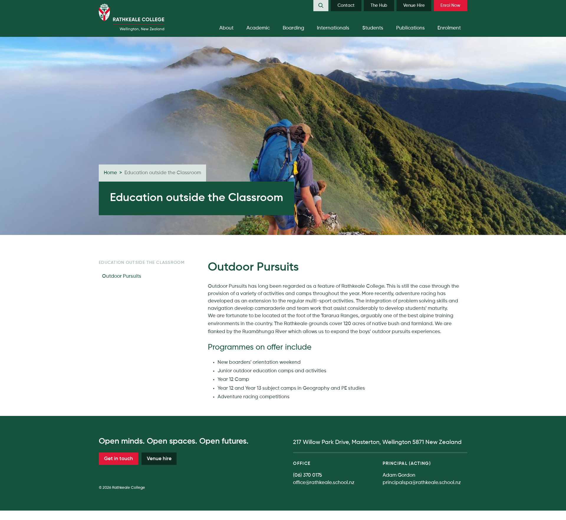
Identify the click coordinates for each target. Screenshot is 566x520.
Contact (346, 5)
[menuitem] (320, 5)
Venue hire (159, 458)
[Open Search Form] (320, 5)
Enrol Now (450, 5)
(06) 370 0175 (307, 475)
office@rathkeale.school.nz (323, 482)
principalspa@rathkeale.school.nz (422, 482)
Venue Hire (414, 5)
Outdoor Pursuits (121, 276)
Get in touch (118, 458)
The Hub (379, 5)
